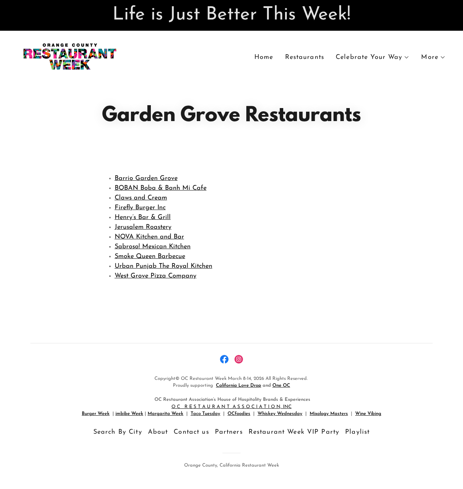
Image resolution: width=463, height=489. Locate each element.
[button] (372, 57)
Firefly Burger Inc (140, 208)
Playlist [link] (357, 432)
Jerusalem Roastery (143, 227)
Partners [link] (229, 432)
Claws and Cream (141, 198)
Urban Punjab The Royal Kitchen (163, 266)
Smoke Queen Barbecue (150, 256)
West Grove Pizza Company (155, 276)
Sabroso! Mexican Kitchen (153, 247)
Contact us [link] (191, 432)
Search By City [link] (117, 432)
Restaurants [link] (304, 57)
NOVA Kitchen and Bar (149, 237)
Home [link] (263, 57)
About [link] (158, 432)
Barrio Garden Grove (146, 178)
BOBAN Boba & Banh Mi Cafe (161, 188)
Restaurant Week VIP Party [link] (294, 432)
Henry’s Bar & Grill (143, 217)
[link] (69, 56)
